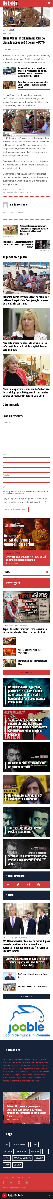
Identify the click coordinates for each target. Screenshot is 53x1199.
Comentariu (7, 422)
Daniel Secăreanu (14, 49)
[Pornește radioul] (4, 1195)
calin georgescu (20, 1144)
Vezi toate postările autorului (13, 213)
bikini (5, 192)
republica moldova (22, 1158)
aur (6, 1144)
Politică (21, 190)
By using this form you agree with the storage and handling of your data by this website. (26, 500)
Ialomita (8, 1151)
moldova (35, 1151)
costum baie (12, 192)
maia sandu (21, 1151)
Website (6, 475)
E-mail (5, 465)
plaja (29, 192)
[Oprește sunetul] (49, 1196)
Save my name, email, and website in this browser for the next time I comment (25, 492)
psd (45, 1151)
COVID (34, 1144)
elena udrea (22, 192)
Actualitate (7, 190)
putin (6, 1158)
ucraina (17, 1165)
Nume (5, 455)
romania (39, 1158)
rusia (6, 1165)
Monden (15, 190)
